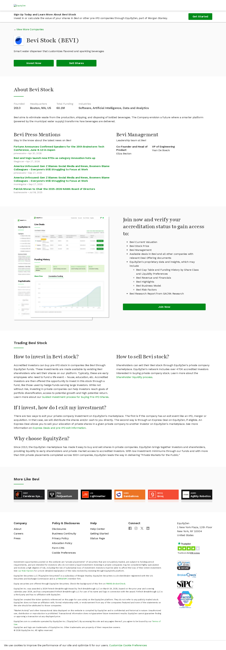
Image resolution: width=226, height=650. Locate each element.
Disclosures (59, 528)
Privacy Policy (60, 538)
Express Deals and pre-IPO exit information (59, 427)
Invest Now (33, 63)
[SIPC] (185, 584)
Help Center (97, 528)
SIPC (66, 579)
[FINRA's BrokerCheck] (187, 575)
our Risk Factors (26, 571)
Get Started (200, 16)
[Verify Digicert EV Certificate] (183, 564)
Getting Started (99, 533)
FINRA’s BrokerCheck (115, 584)
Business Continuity (64, 533)
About (17, 528)
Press (17, 538)
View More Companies (30, 29)
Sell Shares (76, 63)
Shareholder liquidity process (134, 377)
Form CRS (58, 547)
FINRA (60, 579)
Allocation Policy (62, 543)
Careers (18, 533)
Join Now (164, 306)
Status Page (97, 538)
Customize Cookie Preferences (128, 645)
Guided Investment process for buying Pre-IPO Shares (75, 396)
